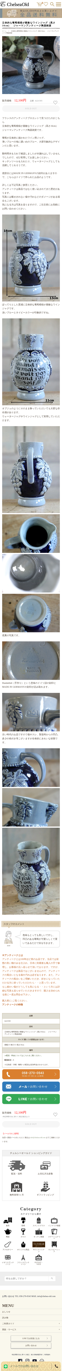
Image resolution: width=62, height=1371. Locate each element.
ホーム (4, 31)
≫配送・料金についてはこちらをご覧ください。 (23, 1056)
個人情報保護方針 (37, 1354)
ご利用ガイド (31, 1324)
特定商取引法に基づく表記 (20, 1354)
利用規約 (47, 1354)
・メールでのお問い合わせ (23, 1366)
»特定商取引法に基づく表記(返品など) (16, 1116)
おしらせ (6, 1312)
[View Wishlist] (46, 5)
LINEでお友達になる (31, 1338)
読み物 (5, 1318)
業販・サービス (31, 1329)
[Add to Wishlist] (55, 102)
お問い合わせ (31, 1345)
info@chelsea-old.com (38, 1138)
